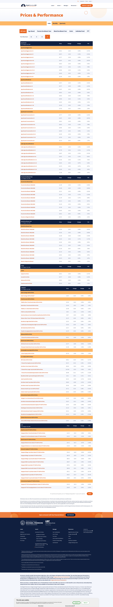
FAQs (69, 536)
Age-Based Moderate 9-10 (27, 92)
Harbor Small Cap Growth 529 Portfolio (30, 391)
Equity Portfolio (25, 273)
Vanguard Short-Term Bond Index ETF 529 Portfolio (33, 433)
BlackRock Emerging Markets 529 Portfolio (31, 414)
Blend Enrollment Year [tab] (60, 31)
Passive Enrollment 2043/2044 (28, 185)
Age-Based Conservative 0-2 (27, 115)
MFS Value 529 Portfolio (26, 359)
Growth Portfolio (25, 277)
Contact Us (82, 1)
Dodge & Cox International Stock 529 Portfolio (32, 398)
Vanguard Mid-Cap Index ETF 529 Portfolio (31, 465)
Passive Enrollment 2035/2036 (28, 197)
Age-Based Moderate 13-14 (27, 99)
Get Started (70, 515)
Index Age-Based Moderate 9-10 (28, 156)
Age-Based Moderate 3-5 (27, 86)
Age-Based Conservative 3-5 (27, 118)
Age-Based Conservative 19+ (28, 140)
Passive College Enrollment (27, 217)
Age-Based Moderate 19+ (27, 108)
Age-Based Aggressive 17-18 (27, 73)
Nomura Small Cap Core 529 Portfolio (30, 388)
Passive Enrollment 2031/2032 (28, 204)
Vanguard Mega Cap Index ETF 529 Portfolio (31, 455)
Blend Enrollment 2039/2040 (27, 235)
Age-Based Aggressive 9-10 (27, 60)
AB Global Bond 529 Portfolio (28, 327)
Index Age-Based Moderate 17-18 (29, 169)
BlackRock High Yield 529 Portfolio (29, 321)
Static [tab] (71, 31)
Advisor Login (87, 5)
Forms (86, 1)
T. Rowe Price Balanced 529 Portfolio (29, 337)
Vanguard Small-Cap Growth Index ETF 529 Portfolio (33, 478)
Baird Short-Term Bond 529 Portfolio (29, 305)
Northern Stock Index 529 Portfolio (29, 366)
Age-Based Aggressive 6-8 (27, 57)
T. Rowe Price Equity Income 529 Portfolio (31, 363)
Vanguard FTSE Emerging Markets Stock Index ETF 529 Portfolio (36, 487)
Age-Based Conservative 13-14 (28, 131)
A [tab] (31, 37)
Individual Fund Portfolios (41, 540)
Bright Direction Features (25, 534)
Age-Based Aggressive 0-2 (27, 51)
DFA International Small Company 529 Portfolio (32, 411)
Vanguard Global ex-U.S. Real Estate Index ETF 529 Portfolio (35, 445)
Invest (58, 5)
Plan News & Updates (72, 540)
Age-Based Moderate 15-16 (27, 102)
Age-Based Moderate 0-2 (27, 83)
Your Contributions (56, 532)
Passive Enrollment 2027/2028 (28, 210)
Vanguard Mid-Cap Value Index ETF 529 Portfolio (32, 462)
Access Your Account (88, 530)
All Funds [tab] (23, 31)
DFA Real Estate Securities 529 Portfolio (30, 343)
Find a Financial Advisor (87, 532)
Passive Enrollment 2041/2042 (28, 188)
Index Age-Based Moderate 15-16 (29, 166)
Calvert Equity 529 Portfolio (27, 353)
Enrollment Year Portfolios (41, 536)
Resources (73, 5)
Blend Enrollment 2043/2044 (27, 229)
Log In (90, 1)
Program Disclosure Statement (61, 577)
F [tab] (47, 37)
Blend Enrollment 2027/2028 (27, 255)
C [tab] (36, 37)
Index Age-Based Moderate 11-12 (29, 159)
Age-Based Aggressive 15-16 (27, 70)
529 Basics (22, 532)
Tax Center (55, 536)
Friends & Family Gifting (57, 540)
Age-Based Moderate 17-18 (27, 105)
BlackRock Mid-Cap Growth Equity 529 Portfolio (32, 375)
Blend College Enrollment (27, 261)
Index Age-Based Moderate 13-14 (29, 163)
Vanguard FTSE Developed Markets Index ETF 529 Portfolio (35, 484)
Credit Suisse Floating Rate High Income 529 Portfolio (34, 324)
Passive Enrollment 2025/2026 (28, 213)
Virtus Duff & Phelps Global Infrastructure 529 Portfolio (34, 420)
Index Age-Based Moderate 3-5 (28, 150)
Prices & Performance (39, 547)
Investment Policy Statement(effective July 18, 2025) (41, 544)
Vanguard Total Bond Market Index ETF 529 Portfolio (33, 436)
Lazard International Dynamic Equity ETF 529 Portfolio (34, 404)
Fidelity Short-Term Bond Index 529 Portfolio (31, 302)
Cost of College (23, 538)
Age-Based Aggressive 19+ (27, 76)
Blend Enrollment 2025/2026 (27, 258)
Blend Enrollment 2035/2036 (27, 242)
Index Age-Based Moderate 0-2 (28, 147)
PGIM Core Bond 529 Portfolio (28, 311)
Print (89, 493)
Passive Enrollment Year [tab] (44, 31)
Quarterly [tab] (62, 23)
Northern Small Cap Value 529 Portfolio (30, 382)
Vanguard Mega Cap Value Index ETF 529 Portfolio (32, 452)
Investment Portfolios (39, 532)
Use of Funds (55, 534)
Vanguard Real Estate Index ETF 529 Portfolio (32, 442)
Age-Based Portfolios (40, 534)
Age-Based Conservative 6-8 (27, 121)
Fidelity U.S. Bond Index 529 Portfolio (30, 308)
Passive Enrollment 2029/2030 (28, 207)
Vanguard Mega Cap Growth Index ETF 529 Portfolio (33, 458)
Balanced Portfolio (25, 280)
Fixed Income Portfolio (26, 283)
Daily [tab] (49, 23)
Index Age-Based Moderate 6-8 (28, 153)
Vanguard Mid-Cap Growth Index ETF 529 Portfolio (33, 468)
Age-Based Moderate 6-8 (27, 89)
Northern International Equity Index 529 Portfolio (33, 401)
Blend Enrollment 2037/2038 (27, 239)
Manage (66, 5)
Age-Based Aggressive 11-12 (27, 63)
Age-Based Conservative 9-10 (28, 124)
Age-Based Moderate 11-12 (27, 95)
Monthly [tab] (55, 23)
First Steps (22, 540)
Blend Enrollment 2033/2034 (27, 245)
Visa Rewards (55, 542)
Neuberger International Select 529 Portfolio (32, 407)
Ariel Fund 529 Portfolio (26, 379)
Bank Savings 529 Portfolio (27, 295)
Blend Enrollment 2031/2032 (27, 248)
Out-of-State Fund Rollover (58, 538)
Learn (52, 5)
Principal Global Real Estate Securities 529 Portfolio (33, 347)
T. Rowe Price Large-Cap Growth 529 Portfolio (32, 369)
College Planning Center (73, 542)
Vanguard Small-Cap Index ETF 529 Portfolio (31, 474)
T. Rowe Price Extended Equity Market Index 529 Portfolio (34, 372)
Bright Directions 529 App (73, 532)
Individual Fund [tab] (80, 31)
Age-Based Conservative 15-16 (28, 134)
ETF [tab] (88, 31)
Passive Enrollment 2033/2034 (28, 201)
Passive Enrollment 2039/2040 (28, 191)
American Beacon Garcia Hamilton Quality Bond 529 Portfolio (35, 315)
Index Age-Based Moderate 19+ (28, 172)
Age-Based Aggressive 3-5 (27, 54)
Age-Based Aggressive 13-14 (27, 67)
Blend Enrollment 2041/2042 (27, 232)
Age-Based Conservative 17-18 (28, 137)
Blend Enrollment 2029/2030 (27, 251)
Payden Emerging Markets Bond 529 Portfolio (32, 331)
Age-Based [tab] (31, 31)
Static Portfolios (39, 538)
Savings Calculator (72, 534)
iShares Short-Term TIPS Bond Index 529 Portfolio (33, 318)
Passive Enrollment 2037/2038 (28, 194)
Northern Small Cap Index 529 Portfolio (30, 385)
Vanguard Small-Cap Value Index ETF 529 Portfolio (33, 471)
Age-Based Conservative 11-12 (28, 127)
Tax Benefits (22, 536)
